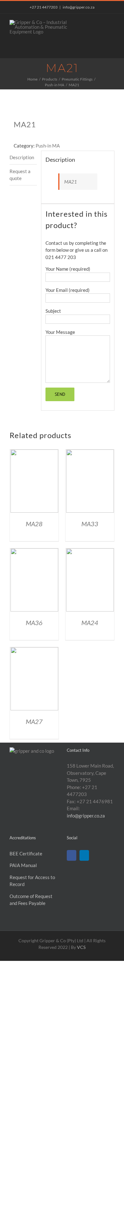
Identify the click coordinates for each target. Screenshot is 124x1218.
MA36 (34, 622)
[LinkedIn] (84, 855)
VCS (81, 947)
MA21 (70, 181)
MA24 (89, 622)
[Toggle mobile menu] (111, 23)
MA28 (34, 524)
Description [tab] (22, 157)
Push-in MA (48, 145)
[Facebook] (71, 855)
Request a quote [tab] (20, 174)
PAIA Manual (23, 865)
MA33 (89, 524)
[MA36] (34, 552)
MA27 (34, 721)
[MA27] (34, 651)
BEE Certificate (26, 853)
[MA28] (34, 453)
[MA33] (90, 453)
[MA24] (90, 552)
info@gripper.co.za (78, 7)
